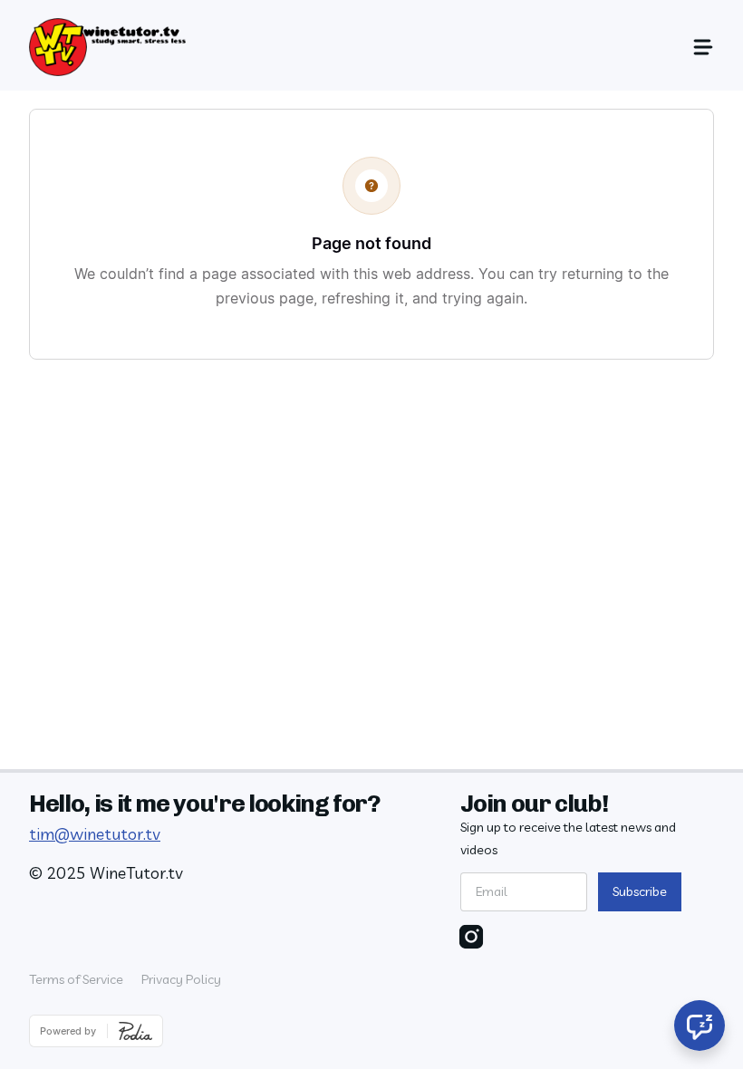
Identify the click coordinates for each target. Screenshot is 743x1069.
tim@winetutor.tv (94, 833)
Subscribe (640, 891)
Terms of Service (76, 979)
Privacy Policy (181, 979)
